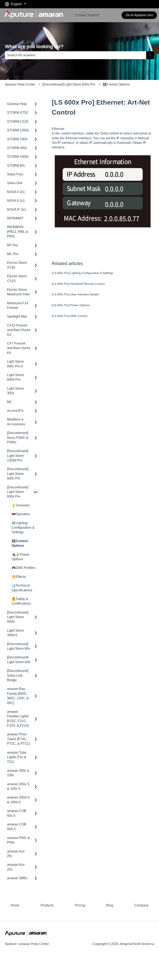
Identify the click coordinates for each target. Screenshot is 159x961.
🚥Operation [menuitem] (21, 514)
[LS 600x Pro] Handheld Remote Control (78, 283)
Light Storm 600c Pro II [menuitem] (15, 364)
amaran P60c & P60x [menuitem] (18, 840)
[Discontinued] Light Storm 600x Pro (68, 84)
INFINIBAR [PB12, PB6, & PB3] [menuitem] (17, 231)
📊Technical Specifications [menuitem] (22, 588)
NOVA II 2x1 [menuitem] (16, 192)
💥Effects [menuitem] (19, 576)
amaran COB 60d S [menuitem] (16, 827)
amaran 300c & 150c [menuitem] (18, 773)
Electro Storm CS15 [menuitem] (17, 278)
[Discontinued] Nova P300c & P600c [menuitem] (17, 437)
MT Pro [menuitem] (12, 245)
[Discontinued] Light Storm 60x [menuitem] (18, 646)
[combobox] (75, 55)
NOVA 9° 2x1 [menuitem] (16, 209)
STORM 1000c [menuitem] (18, 156)
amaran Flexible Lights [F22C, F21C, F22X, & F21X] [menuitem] (18, 718)
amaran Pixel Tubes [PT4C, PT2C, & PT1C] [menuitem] (18, 738)
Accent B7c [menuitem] (15, 410)
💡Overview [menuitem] (21, 505)
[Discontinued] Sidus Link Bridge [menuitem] (17, 675)
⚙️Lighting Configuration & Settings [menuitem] (23, 527)
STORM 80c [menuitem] (16, 165)
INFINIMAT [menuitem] (15, 218)
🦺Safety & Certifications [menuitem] (21, 601)
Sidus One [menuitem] (15, 183)
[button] (36, 104)
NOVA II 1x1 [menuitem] (16, 200)
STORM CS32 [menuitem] (17, 121)
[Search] (150, 55)
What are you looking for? (34, 46)
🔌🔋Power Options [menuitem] (20, 557)
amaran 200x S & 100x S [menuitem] (18, 786)
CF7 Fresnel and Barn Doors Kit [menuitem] (18, 348)
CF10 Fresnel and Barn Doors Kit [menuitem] (18, 330)
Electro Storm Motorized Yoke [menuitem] (18, 292)
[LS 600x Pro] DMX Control (69, 316)
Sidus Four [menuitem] (15, 174)
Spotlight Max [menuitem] (17, 316)
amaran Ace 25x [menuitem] (16, 867)
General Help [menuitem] (17, 104)
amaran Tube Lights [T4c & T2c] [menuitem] (16, 757)
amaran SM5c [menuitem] (17, 878)
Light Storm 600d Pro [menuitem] (15, 377)
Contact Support (87, 15)
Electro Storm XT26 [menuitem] (17, 265)
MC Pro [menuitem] (12, 254)
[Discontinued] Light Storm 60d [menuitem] (18, 659)
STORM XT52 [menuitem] (17, 112)
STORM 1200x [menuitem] (18, 130)
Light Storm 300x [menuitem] (15, 391)
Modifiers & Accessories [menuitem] (16, 422)
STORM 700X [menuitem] (17, 139)
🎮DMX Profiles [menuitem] (23, 568)
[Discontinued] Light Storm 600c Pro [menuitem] (17, 473)
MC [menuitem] (9, 402)
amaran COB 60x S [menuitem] (16, 813)
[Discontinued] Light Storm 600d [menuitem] (17, 617)
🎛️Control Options (116, 84)
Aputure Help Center (20, 84)
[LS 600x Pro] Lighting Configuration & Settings (82, 273)
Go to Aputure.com (139, 15)
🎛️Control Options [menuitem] (20, 543)
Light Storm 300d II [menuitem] (15, 633)
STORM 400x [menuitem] (17, 148)
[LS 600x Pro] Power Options (71, 305)
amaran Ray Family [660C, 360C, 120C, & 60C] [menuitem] (18, 695)
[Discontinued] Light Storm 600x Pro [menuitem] (17, 491)
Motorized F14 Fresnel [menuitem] (17, 305)
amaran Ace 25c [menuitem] (16, 854)
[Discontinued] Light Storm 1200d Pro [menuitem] (17, 455)
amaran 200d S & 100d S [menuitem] (18, 800)
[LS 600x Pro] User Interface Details (75, 294)
